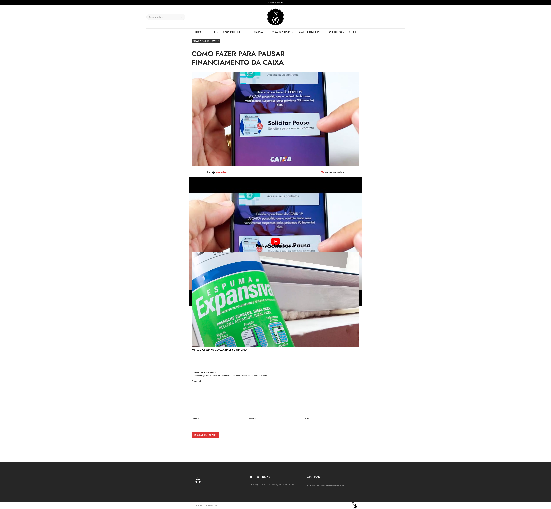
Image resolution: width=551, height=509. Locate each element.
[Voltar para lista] (275, 221)
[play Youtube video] (275, 241)
